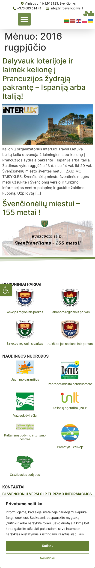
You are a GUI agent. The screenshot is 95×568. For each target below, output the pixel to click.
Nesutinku (47, 558)
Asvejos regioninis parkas (25, 312)
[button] (6, 290)
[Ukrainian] (91, 20)
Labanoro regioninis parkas (70, 312)
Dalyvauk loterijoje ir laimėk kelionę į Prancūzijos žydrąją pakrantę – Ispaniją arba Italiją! (44, 78)
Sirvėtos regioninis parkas (25, 343)
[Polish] (85, 20)
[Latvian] (73, 20)
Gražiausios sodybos (25, 474)
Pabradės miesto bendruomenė (70, 384)
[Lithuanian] (67, 20)
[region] (47, 532)
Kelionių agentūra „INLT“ (70, 408)
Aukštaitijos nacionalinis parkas (70, 344)
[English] (79, 20)
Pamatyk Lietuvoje (70, 447)
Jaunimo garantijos (25, 379)
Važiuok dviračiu (25, 415)
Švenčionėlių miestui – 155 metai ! (41, 208)
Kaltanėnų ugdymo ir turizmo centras (25, 437)
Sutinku (47, 546)
